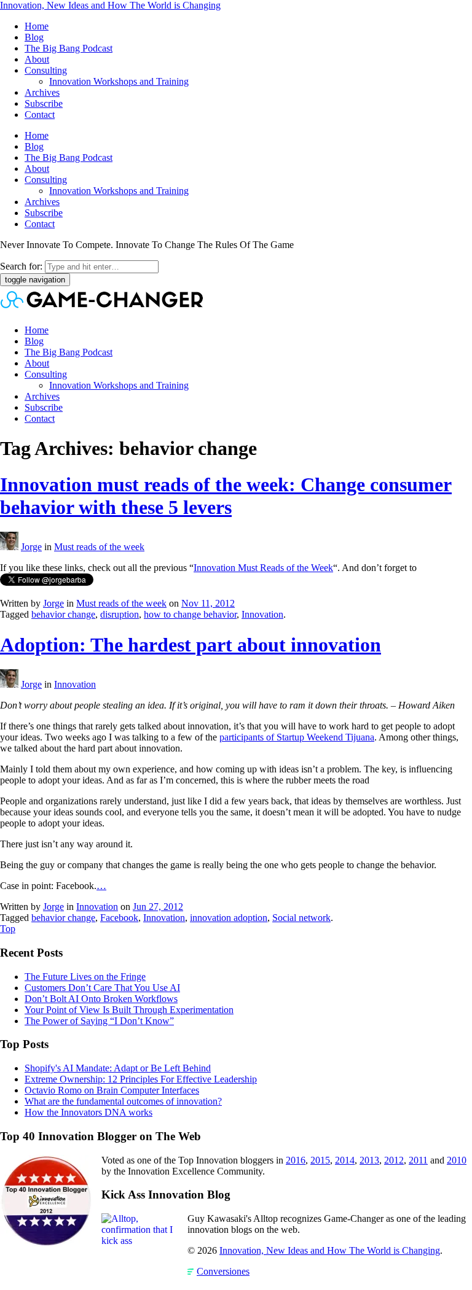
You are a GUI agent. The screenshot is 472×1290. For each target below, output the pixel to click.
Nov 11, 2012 (208, 603)
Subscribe (44, 103)
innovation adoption (228, 917)
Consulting (46, 70)
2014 (345, 1160)
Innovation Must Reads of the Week (263, 567)
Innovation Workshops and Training (119, 81)
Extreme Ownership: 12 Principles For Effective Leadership (141, 1079)
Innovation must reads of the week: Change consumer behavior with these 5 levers (226, 495)
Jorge (31, 547)
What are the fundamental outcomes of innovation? (123, 1101)
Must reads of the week (99, 547)
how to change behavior (190, 614)
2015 (320, 1160)
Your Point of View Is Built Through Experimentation (129, 1009)
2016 (295, 1160)
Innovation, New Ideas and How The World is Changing (110, 5)
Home (37, 26)
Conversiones (223, 1271)
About (37, 59)
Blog (34, 37)
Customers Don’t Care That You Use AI (102, 987)
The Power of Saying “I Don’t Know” (99, 1021)
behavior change (63, 614)
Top (7, 928)
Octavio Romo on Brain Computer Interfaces (112, 1090)
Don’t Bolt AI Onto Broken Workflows (101, 998)
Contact (40, 114)
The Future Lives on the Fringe (85, 976)
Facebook (119, 917)
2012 (394, 1160)
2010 (456, 1160)
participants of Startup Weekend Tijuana (296, 737)
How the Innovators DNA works (88, 1112)
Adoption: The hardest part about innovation (190, 645)
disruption (119, 614)
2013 (369, 1160)
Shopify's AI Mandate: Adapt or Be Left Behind (118, 1068)
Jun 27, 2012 (158, 906)
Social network (301, 917)
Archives (42, 92)
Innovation (262, 614)
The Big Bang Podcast (68, 48)
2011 (418, 1160)
